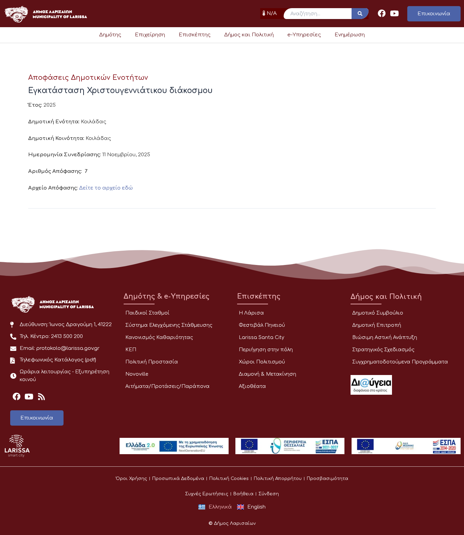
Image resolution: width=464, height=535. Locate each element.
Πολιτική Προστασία (151, 361)
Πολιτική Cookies (229, 478)
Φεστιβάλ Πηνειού (262, 325)
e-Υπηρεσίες (304, 35)
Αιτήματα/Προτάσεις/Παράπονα (167, 386)
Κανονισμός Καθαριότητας (159, 337)
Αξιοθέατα (252, 386)
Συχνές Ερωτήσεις (206, 494)
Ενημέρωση (350, 35)
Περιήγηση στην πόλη (266, 349)
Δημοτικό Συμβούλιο (377, 313)
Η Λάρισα (251, 313)
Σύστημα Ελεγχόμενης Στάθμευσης (168, 325)
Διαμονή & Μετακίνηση (267, 374)
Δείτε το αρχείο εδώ (106, 188)
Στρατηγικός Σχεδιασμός (383, 349)
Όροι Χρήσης (131, 478)
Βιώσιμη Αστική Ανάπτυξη (384, 337)
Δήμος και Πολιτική (249, 35)
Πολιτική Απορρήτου (278, 478)
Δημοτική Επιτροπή (376, 325)
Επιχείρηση (150, 35)
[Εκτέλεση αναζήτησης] (360, 13)
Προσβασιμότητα (327, 478)
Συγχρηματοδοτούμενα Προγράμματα (400, 361)
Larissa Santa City (261, 337)
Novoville (136, 374)
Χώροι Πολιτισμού (262, 361)
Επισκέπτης (195, 35)
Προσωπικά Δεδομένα (178, 478)
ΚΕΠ (130, 349)
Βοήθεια (243, 494)
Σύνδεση (268, 494)
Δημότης (110, 35)
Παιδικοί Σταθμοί (147, 313)
